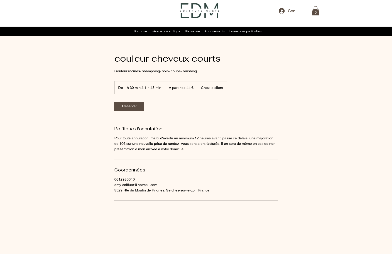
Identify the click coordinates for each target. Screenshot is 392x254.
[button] (315, 10)
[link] (129, 106)
